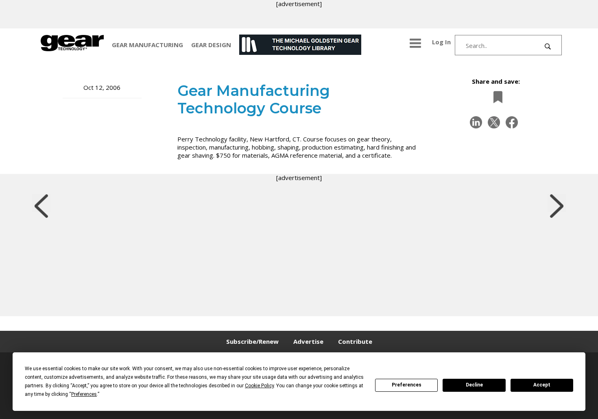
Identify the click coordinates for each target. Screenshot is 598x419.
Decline (474, 385)
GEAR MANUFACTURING (147, 45)
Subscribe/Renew (252, 341)
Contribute (355, 341)
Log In (441, 42)
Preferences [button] (84, 394)
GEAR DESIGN (211, 45)
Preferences (406, 385)
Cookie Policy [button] (259, 386)
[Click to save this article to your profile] (496, 97)
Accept (541, 385)
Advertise (308, 341)
